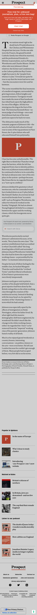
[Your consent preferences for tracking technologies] (33, 611)
